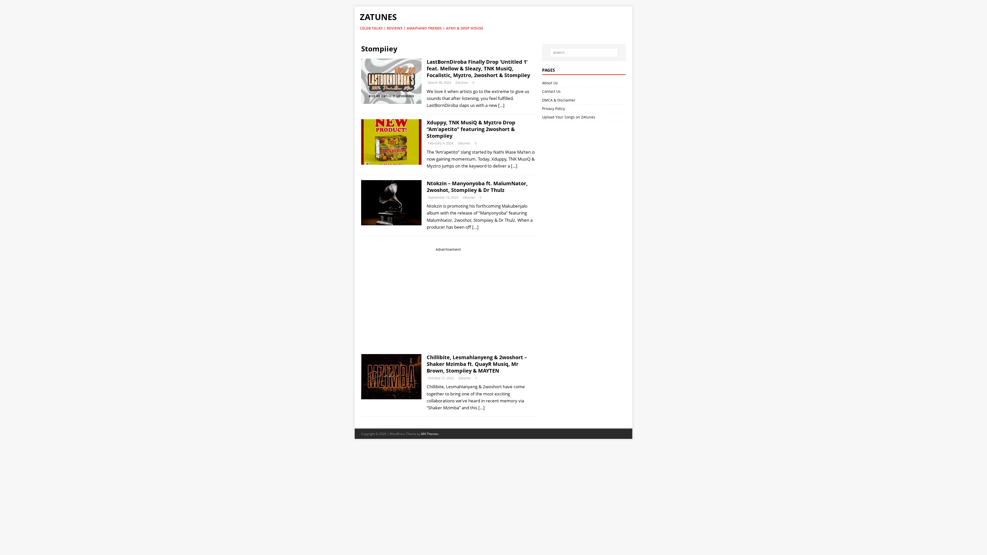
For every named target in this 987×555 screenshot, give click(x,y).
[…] (501, 105)
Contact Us (551, 91)
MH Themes (429, 434)
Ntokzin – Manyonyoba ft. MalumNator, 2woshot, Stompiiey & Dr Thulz (477, 186)
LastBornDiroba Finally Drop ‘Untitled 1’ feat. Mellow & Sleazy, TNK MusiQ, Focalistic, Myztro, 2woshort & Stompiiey (478, 68)
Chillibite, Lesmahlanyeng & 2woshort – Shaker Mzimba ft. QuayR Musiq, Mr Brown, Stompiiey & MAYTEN (477, 364)
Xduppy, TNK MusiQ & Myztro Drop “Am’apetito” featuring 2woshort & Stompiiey (471, 129)
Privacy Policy (553, 108)
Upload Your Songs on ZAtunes (568, 117)
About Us (550, 82)
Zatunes (461, 82)
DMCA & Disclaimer (558, 100)
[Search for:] (584, 52)
